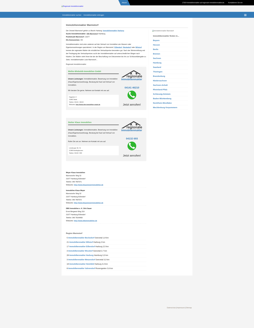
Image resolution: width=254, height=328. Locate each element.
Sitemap (189, 308)
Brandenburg (159, 76)
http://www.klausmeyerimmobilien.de (88, 185)
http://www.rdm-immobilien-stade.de (88, 104)
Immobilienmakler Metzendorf (81, 260)
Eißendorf (118, 47)
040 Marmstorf (92, 34)
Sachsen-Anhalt (160, 85)
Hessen (156, 45)
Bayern (156, 40)
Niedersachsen (160, 80)
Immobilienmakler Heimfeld (81, 264)
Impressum (181, 308)
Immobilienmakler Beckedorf (81, 238)
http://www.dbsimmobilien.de (85, 221)
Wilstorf (138, 47)
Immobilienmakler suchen (71, 15)
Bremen (156, 54)
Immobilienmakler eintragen (94, 15)
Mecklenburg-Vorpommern (165, 107)
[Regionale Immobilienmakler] (72, 6)
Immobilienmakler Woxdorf (80, 251)
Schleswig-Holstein (162, 94)
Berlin (155, 49)
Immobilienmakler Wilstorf (81, 242)
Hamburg (157, 63)
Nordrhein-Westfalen (162, 103)
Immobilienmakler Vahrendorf (81, 268)
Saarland (157, 67)
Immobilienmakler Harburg (113, 31)
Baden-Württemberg (162, 98)
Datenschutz (171, 308)
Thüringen (157, 72)
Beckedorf (127, 47)
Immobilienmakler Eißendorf (82, 246)
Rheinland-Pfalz (160, 89)
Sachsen (157, 58)
